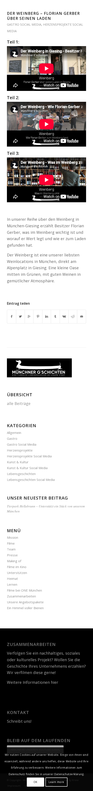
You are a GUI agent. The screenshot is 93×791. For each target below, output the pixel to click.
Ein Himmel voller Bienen (25, 608)
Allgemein (14, 432)
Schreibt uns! (19, 721)
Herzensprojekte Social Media (29, 456)
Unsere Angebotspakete (25, 602)
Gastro (12, 438)
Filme (11, 543)
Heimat (12, 578)
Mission (12, 537)
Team (11, 549)
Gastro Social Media (24, 24)
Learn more (56, 782)
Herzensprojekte (20, 450)
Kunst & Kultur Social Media (27, 468)
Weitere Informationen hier (32, 682)
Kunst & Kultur (18, 462)
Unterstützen (17, 572)
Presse (12, 555)
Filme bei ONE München (24, 590)
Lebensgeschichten (21, 474)
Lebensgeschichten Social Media (31, 479)
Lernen (12, 584)
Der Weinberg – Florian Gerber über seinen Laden (43, 16)
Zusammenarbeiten (21, 596)
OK (35, 782)
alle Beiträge (18, 403)
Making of (14, 561)
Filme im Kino (16, 567)
